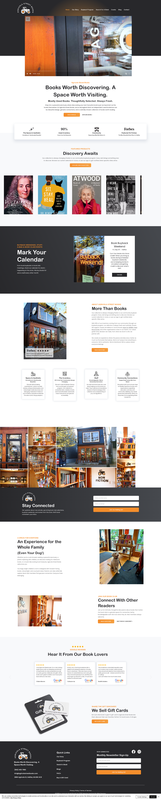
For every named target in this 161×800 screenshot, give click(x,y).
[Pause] (27, 73)
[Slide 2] (81, 688)
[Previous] (10, 677)
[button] (45, 331)
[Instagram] (139, 752)
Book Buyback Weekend (119, 244)
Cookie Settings (142, 797)
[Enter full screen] (129, 73)
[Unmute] (30, 73)
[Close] (159, 797)
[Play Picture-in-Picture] (126, 73)
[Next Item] (153, 195)
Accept (153, 797)
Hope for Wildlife (128, 327)
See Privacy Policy (15, 798)
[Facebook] (133, 752)
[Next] (151, 677)
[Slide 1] (79, 688)
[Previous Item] (8, 195)
